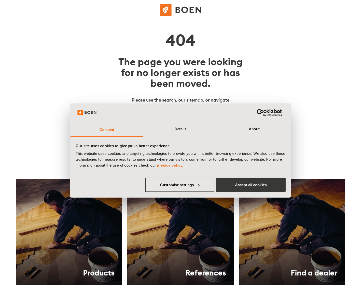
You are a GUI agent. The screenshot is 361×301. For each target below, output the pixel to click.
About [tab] (254, 129)
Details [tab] (181, 129)
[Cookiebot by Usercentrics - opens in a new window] (264, 112)
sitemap (194, 100)
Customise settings (177, 185)
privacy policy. (170, 165)
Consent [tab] (106, 130)
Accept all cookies (251, 185)
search (169, 100)
